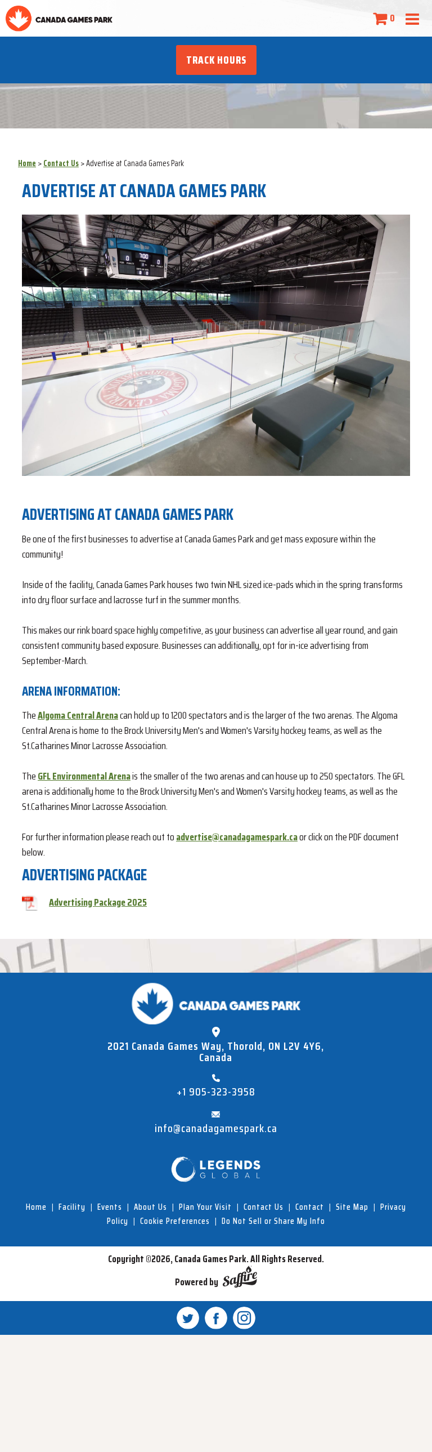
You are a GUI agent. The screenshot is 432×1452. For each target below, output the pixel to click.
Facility (72, 1207)
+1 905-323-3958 (216, 1092)
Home (27, 163)
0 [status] (392, 18)
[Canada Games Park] (59, 18)
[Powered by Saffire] (240, 1279)
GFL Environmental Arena (84, 776)
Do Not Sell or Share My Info (273, 1221)
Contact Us (61, 163)
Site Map (352, 1207)
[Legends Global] (216, 1169)
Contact (309, 1207)
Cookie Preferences (175, 1221)
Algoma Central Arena (78, 715)
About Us (150, 1207)
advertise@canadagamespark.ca (237, 837)
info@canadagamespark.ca (216, 1128)
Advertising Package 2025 (98, 902)
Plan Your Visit (205, 1207)
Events (109, 1207)
